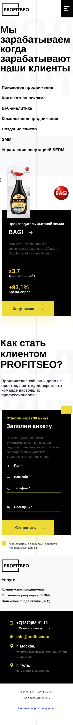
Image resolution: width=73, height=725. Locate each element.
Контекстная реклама (24, 98)
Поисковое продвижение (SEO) (26, 601)
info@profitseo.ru (32, 637)
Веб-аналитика (17, 108)
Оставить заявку (31, 628)
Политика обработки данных (36, 708)
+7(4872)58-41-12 (32, 623)
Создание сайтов (19, 129)
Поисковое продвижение (27, 87)
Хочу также (24, 309)
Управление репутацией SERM (33, 149)
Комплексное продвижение (30, 118)
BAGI (17, 232)
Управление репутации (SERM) (26, 595)
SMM (6, 139)
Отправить (26, 528)
